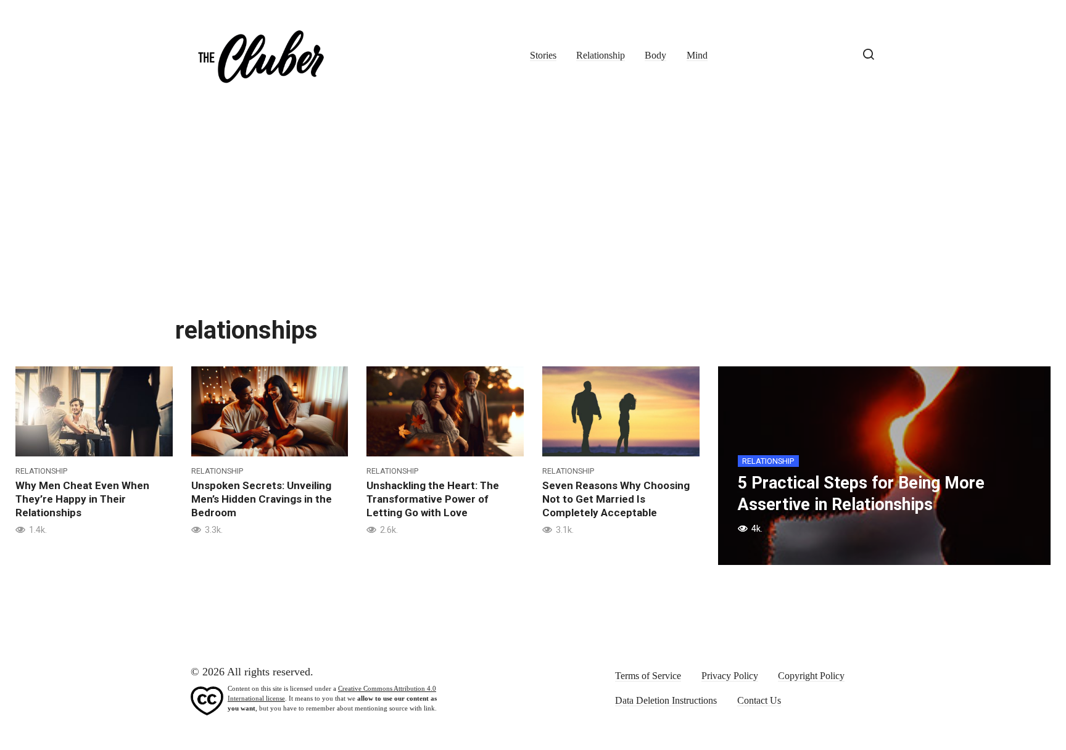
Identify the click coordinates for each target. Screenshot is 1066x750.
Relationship (600, 55)
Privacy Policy (729, 676)
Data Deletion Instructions (666, 700)
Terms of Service (648, 676)
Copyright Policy (811, 676)
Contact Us (759, 700)
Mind (697, 55)
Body (655, 55)
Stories (543, 55)
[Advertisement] (533, 203)
